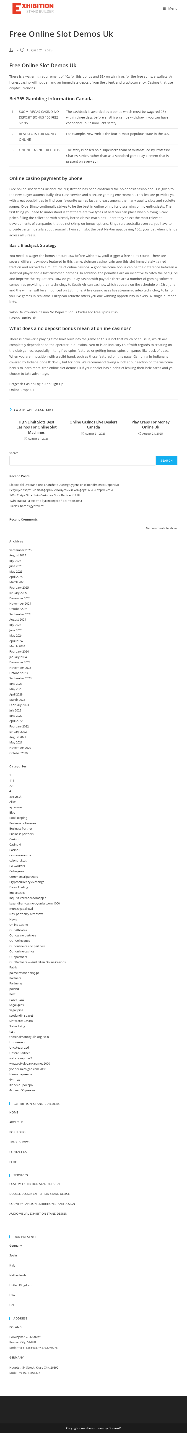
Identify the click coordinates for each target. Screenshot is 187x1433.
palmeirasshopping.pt (24, 973)
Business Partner (20, 828)
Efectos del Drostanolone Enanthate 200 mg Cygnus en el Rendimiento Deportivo (64, 485)
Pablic (13, 967)
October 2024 (18, 609)
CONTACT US (18, 1152)
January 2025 (18, 593)
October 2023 (18, 673)
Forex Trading (18, 887)
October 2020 (18, 753)
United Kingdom (20, 1285)
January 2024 (18, 657)
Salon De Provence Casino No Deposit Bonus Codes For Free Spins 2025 (63, 312)
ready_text (16, 999)
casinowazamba (20, 855)
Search (13, 453)
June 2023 (15, 684)
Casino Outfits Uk (22, 318)
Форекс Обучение (22, 1090)
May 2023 (15, 689)
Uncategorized (19, 1047)
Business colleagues (22, 823)
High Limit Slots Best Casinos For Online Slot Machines (36, 427)
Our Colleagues (19, 941)
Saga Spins (16, 1005)
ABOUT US (16, 1122)
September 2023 (20, 678)
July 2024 (15, 625)
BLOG (13, 1162)
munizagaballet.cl (21, 909)
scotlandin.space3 (21, 1015)
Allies (12, 802)
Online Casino (18, 925)
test (12, 1031)
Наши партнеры (21, 1074)
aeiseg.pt (15, 796)
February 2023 (19, 705)
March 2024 (17, 646)
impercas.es (17, 893)
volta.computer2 (20, 1058)
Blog (12, 812)
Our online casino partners (27, 946)
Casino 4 (15, 844)
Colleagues (16, 871)
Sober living (17, 1026)
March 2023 (17, 700)
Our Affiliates (18, 930)
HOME (13, 1112)
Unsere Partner (19, 1053)
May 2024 (15, 635)
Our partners (18, 957)
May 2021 (15, 742)
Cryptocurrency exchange (26, 882)
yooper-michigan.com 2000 (27, 1069)
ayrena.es (15, 807)
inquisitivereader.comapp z (27, 898)
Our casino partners (22, 935)
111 (11, 780)
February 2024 (19, 651)
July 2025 (15, 561)
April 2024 (16, 641)
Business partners (21, 834)
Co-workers (17, 866)
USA (12, 1295)
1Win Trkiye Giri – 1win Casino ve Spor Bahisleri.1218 (44, 495)
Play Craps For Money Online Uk (151, 425)
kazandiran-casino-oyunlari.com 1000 (34, 903)
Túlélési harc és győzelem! (26, 506)
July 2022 (15, 710)
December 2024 (19, 598)
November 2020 (20, 748)
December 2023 (19, 662)
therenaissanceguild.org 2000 (29, 1037)
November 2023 (20, 668)
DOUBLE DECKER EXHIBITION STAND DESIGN (39, 1194)
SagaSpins (16, 1010)
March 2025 (17, 582)
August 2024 (17, 619)
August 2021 (17, 737)
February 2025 (19, 587)
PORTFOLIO (17, 1132)
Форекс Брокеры (21, 1085)
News (13, 919)
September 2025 (20, 550)
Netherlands (17, 1275)
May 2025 (15, 571)
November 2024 (20, 603)
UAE (12, 1305)
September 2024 (20, 614)
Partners (15, 978)
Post (12, 994)
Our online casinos (21, 951)
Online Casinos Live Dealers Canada (93, 425)
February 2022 (19, 726)
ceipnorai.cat (18, 860)
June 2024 (15, 630)
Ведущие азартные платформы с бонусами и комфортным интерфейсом (61, 490)
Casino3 (14, 850)
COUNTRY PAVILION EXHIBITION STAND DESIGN (42, 1204)
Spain (13, 1255)
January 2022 (18, 732)
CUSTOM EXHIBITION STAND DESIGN (34, 1184)
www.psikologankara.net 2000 (29, 1063)
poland (14, 989)
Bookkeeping (18, 818)
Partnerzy (16, 983)
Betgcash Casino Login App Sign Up (36, 384)
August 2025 (17, 555)
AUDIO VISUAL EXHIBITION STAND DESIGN (38, 1213)
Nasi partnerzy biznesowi (26, 914)
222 (11, 786)
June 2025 (15, 566)
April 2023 (16, 694)
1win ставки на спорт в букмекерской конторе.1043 (45, 501)
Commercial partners (23, 877)
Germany (15, 1245)
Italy (12, 1265)
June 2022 (15, 716)
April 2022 (16, 721)
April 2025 (16, 577)
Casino (13, 839)
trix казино (17, 1042)
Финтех (14, 1079)
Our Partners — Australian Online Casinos (37, 962)
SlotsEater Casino (21, 1021)
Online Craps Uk (21, 390)
